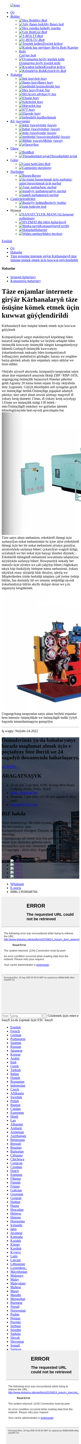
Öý (12, 248)
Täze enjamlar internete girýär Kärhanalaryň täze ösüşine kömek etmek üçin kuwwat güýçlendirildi (44, 258)
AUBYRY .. (10, 767)
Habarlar (16, 252)
